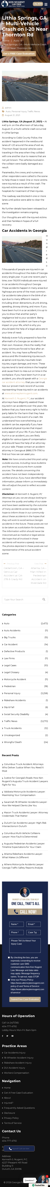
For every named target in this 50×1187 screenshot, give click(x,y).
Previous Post (13, 563)
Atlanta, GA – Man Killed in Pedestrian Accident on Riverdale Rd (38, 575)
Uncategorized (12, 735)
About (7, 1098)
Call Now (38, 4)
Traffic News (33, 111)
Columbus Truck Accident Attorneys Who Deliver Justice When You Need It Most (23, 767)
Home (7, 1088)
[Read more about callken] (13, 4)
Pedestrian (10, 686)
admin (8, 107)
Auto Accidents (12, 630)
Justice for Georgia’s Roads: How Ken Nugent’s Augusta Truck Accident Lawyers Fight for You (25, 781)
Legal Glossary (11, 672)
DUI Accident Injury (14, 1068)
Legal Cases (10, 665)
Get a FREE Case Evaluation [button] (19, 53)
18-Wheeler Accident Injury (18, 1057)
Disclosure (9, 1113)
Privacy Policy (11, 1118)
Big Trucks (9, 637)
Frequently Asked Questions (19, 1108)
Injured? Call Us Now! (20, 1148)
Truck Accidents (12, 728)
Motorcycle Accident (15, 679)
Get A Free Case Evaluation (18, 1093)
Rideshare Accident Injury (18, 1063)
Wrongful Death (13, 742)
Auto (8, 111)
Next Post (38, 563)
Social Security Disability (16, 714)
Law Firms (9, 658)
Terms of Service (13, 1123)
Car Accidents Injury (14, 1052)
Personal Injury (19, 111)
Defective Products (14, 651)
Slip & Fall (9, 707)
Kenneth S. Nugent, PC (17, 398)
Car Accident (11, 644)
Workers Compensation (16, 1073)
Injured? (8, 1103)
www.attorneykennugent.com (21, 393)
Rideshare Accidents (15, 700)
